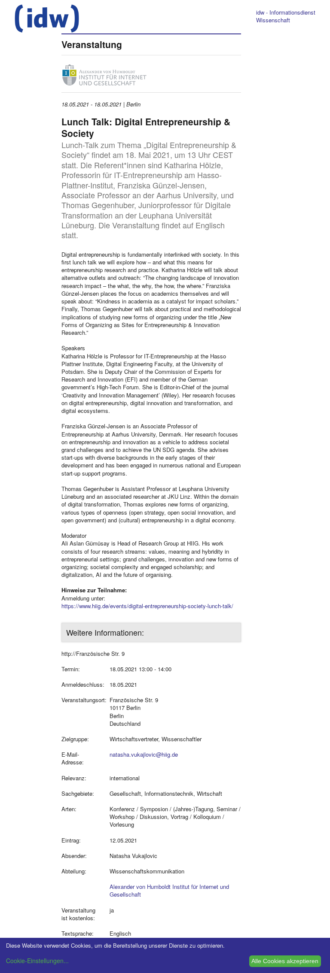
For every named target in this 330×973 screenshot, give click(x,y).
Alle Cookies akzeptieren (284, 961)
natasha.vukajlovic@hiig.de (144, 754)
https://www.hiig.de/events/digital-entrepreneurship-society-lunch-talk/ (147, 606)
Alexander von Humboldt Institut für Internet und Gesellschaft (169, 890)
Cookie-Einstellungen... (37, 961)
